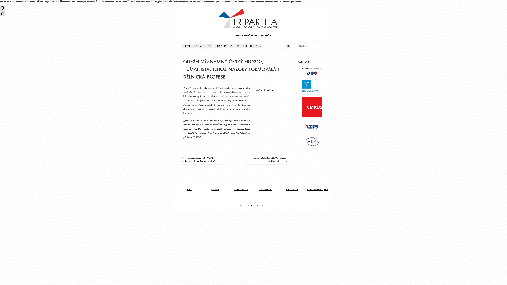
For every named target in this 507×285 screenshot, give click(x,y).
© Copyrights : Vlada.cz (253, 205)
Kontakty (255, 46)
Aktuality (221, 46)
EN (288, 46)
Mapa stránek (292, 190)
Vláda (189, 190)
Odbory (270, 90)
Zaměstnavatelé (241, 190)
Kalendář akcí (238, 46)
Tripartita (189, 46)
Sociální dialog (266, 190)
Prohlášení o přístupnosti (317, 190)
